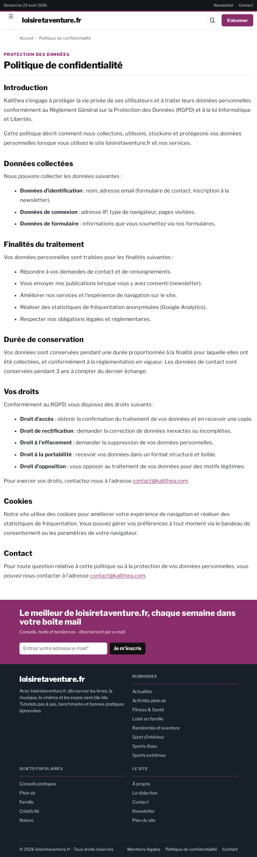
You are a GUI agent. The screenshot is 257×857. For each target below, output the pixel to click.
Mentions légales (143, 849)
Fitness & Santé (148, 709)
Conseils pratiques (37, 783)
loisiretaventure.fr (51, 20)
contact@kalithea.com (160, 481)
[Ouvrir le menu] (11, 20)
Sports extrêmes (149, 755)
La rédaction (144, 792)
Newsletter (224, 5)
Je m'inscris (127, 648)
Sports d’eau (144, 746)
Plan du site (143, 820)
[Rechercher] (212, 20)
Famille (26, 802)
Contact (246, 5)
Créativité (29, 811)
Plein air (27, 792)
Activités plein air (149, 700)
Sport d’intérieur (148, 737)
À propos (141, 783)
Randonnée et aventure (156, 727)
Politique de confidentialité (191, 849)
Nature (26, 820)
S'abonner (237, 20)
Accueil (26, 38)
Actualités (142, 691)
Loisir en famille (147, 718)
